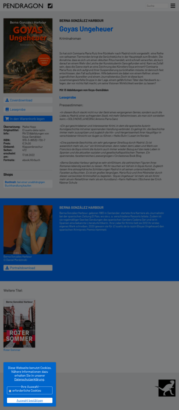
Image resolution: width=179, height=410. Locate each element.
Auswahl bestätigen (30, 400)
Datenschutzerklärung (29, 379)
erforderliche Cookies (26, 390)
